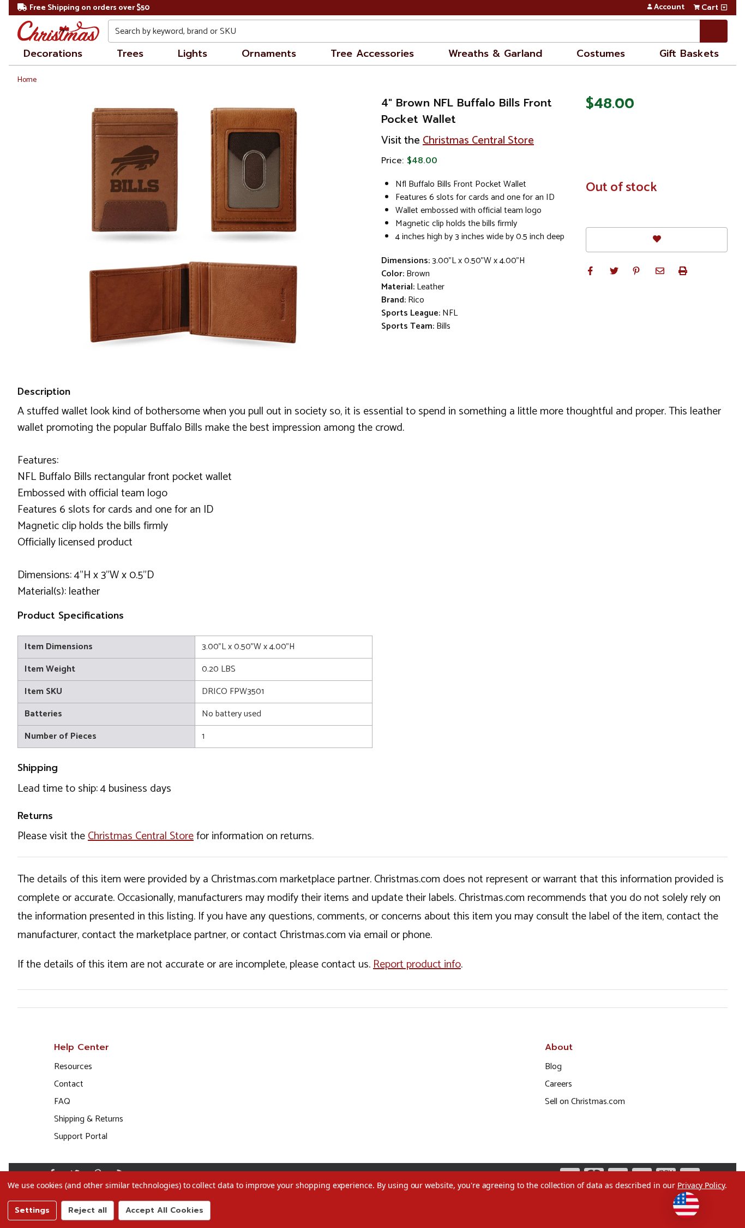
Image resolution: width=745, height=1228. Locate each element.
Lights (192, 53)
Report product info (417, 965)
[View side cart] (724, 7)
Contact (68, 1084)
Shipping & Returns (88, 1119)
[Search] (714, 31)
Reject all (87, 1210)
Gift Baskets (689, 53)
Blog (553, 1066)
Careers (558, 1084)
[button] (590, 270)
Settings (32, 1210)
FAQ (62, 1101)
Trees (130, 53)
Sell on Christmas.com (585, 1101)
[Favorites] (657, 239)
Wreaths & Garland (495, 53)
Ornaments (269, 53)
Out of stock (621, 188)
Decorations (52, 53)
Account (669, 7)
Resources (73, 1066)
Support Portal (80, 1136)
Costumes (600, 53)
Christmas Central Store (478, 141)
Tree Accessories (372, 53)
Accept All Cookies (164, 1210)
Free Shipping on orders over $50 (89, 8)
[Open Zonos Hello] (686, 1205)
